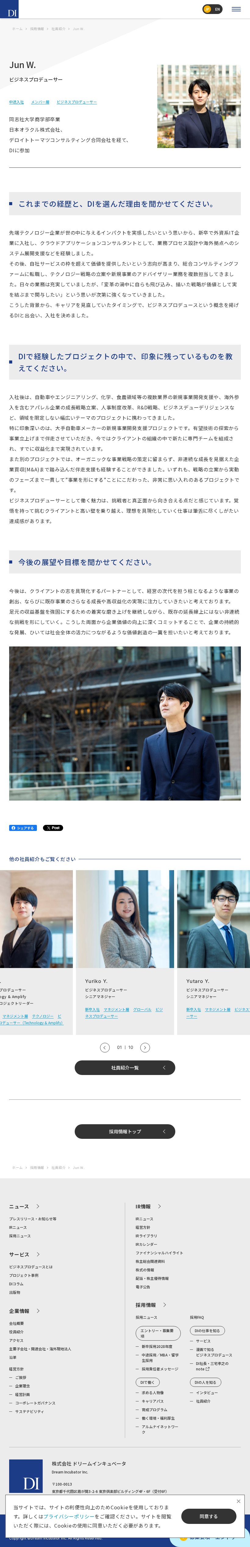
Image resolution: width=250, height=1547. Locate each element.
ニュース (19, 1206)
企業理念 (22, 1385)
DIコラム (16, 1283)
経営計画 (22, 1394)
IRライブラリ (146, 1235)
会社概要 (16, 1323)
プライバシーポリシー (69, 1516)
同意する (209, 1516)
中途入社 (16, 101)
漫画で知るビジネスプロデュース (214, 1352)
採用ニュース (20, 1235)
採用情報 (146, 1304)
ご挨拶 (20, 1377)
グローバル (142, 1009)
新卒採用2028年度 (157, 1346)
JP (207, 9)
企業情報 (19, 1310)
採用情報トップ (125, 1131)
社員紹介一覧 (125, 1067)
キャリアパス (153, 1401)
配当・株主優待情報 (152, 1278)
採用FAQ (197, 1317)
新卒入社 (92, 1009)
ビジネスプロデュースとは (31, 1266)
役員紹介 (16, 1331)
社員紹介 (203, 1401)
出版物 (14, 1292)
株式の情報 (145, 1269)
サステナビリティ (29, 1411)
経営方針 (16, 1368)
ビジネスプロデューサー (77, 101)
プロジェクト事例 (23, 1275)
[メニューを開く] (236, 9)
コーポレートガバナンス (35, 1402)
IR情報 (143, 1206)
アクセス (16, 1340)
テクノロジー (43, 1015)
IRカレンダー (146, 1244)
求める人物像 (153, 1392)
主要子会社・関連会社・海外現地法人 (40, 1348)
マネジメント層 (15, 1015)
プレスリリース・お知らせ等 (32, 1218)
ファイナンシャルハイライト (159, 1252)
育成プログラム (154, 1409)
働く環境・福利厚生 (158, 1418)
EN (217, 9)
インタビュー (207, 1392)
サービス (19, 1254)
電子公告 (143, 1286)
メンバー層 (40, 101)
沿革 (12, 1357)
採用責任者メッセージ (160, 1368)
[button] (105, 1048)
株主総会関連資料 (150, 1261)
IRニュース (18, 1227)
